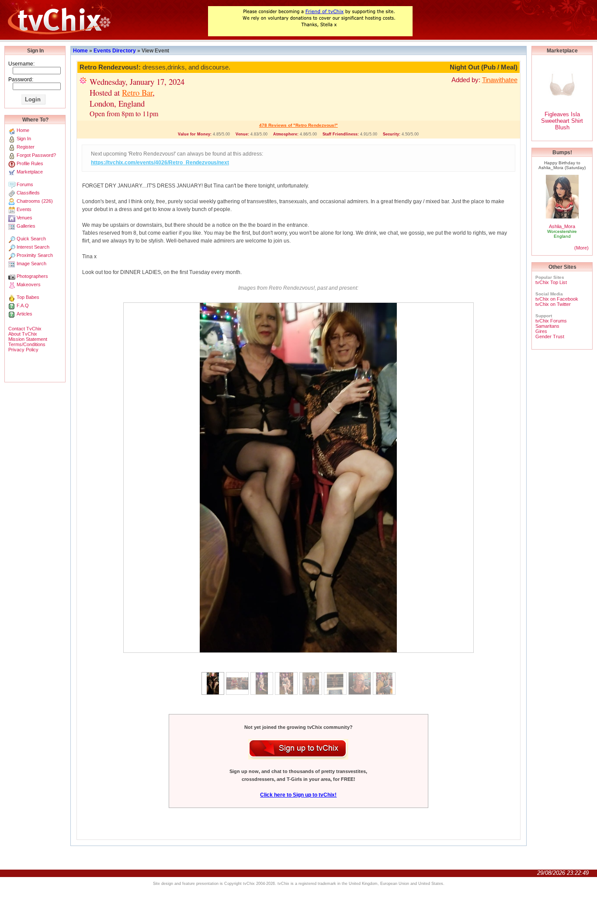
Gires (541, 331)
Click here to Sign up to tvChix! (298, 795)
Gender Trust (549, 336)
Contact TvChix (25, 328)
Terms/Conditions (26, 344)
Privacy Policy (23, 349)
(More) (581, 247)
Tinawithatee (499, 79)
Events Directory (115, 51)
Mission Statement (27, 339)
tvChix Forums (551, 320)
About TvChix (22, 333)
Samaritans (547, 326)
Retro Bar (137, 92)
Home (80, 51)
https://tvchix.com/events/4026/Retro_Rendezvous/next (160, 162)
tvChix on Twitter (553, 304)
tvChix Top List (551, 282)
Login (33, 99)
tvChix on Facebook (556, 299)
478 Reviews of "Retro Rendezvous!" (298, 125)
